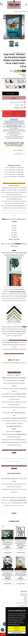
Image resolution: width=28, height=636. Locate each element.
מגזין (26, 601)
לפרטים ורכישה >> (20, 552)
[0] (2, 5)
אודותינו (25, 598)
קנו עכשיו (14, 98)
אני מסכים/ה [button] (17, 627)
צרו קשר (25, 600)
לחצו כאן (6, 167)
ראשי (26, 597)
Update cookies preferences (21, 11)
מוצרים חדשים (24, 595)
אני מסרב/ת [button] (16, 630)
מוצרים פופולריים (23, 594)
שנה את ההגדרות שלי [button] (17, 632)
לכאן (10, 185)
